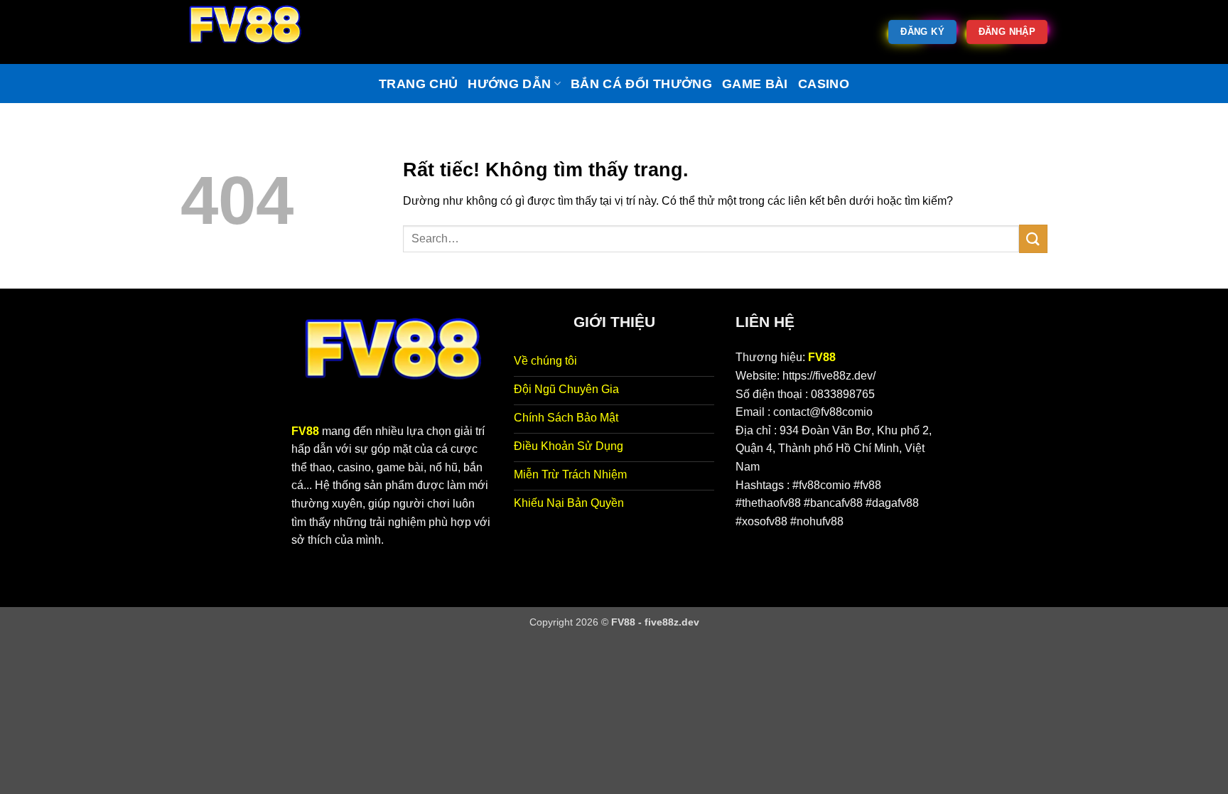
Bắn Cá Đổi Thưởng (641, 84)
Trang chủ (418, 84)
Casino (823, 84)
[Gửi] (1033, 238)
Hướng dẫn (509, 84)
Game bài (755, 84)
